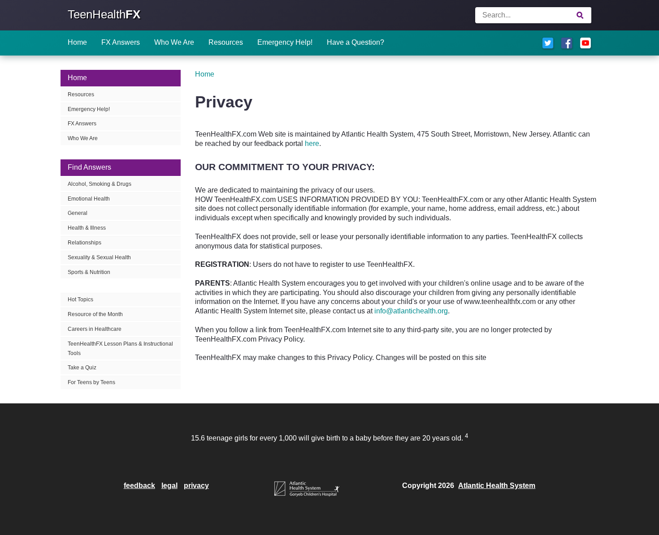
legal (169, 485)
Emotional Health (89, 199)
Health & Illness (87, 228)
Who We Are (174, 42)
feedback (139, 485)
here (312, 143)
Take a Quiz (82, 367)
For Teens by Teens (91, 382)
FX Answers (120, 42)
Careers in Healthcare (94, 329)
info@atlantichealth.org (411, 311)
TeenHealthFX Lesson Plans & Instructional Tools (120, 348)
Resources (225, 42)
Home (77, 42)
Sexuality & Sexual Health (99, 257)
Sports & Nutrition (89, 272)
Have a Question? (355, 42)
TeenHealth (104, 14)
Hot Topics (80, 299)
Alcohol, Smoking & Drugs (99, 184)
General (77, 213)
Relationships (84, 243)
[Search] (580, 15)
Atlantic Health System (496, 485)
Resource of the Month (95, 314)
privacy (196, 485)
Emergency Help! (284, 42)
